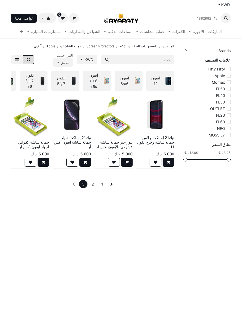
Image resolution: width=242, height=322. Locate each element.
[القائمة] (17, 59)
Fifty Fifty (216, 69)
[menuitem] (215, 31)
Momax (218, 82)
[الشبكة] (28, 59)
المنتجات (168, 46)
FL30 (220, 102)
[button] (226, 18)
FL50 (220, 89)
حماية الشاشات (71, 46)
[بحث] (107, 59)
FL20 (220, 115)
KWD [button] (88, 59)
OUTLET (217, 108)
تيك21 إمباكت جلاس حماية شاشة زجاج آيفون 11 (155, 142)
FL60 (220, 122)
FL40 (220, 95)
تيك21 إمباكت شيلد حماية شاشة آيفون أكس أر (72, 142)
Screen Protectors (100, 46)
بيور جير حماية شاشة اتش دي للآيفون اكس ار (114, 144)
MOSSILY (217, 135)
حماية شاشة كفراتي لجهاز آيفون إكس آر (33, 144)
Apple (220, 75)
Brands (224, 50)
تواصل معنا (24, 18)
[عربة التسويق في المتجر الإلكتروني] (74, 18)
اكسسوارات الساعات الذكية (138, 46)
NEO (221, 128)
